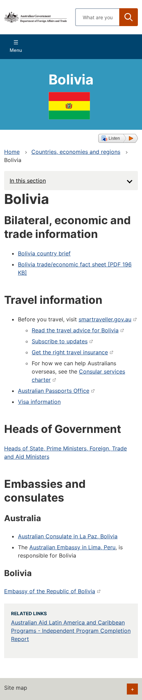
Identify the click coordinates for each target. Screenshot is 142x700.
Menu (16, 50)
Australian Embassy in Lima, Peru (72, 547)
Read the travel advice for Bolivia (75, 330)
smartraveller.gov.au (105, 319)
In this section (28, 180)
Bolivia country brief (44, 253)
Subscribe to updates (60, 341)
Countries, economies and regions (75, 151)
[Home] (35, 17)
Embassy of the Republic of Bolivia (49, 591)
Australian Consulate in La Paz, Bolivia (68, 536)
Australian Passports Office (53, 390)
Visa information (39, 401)
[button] (118, 138)
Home (12, 151)
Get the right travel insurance (70, 352)
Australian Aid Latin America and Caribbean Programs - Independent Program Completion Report (71, 630)
